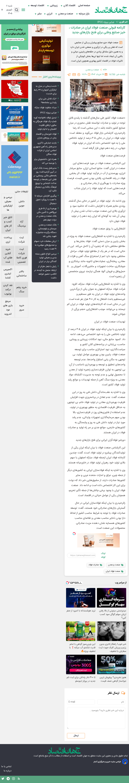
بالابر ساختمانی (22, 273)
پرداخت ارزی (8, 240)
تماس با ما (6, 766)
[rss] (18, 779)
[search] (17, 10)
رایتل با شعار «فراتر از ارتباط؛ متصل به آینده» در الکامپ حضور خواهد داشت (45, 272)
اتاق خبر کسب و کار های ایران (8, 223)
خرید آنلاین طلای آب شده (7, 255)
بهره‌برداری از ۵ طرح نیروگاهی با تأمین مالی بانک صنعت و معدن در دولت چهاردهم (46, 214)
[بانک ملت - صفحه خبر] (14, 136)
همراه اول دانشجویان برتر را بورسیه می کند (45, 161)
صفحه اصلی (84, 6)
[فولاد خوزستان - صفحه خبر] (14, 91)
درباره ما (8, 771)
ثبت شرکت (21, 240)
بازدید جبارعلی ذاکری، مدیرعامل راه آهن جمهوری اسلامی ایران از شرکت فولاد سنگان (44, 148)
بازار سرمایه (84, 14)
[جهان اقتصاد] (111, 9)
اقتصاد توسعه (38, 6)
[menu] (23, 9)
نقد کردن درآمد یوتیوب (7, 289)
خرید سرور (21, 307)
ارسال (76, 736)
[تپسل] (74, 533)
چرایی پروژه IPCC (105, 22)
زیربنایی (54, 6)
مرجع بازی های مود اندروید (8, 307)
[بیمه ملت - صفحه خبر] (14, 165)
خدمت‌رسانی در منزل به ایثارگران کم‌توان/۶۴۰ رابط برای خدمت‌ (45, 90)
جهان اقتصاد (81, 756)
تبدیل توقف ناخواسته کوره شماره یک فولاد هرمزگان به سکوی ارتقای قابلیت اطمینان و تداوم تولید (44, 123)
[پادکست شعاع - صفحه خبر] (14, 36)
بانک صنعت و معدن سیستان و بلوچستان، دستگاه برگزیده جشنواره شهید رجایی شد (46, 230)
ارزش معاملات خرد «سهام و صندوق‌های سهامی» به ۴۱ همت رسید (45, 245)
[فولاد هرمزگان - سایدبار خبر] (46, 53)
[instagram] (13, 779)
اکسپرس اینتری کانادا (8, 273)
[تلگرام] (69, 74)
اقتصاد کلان (69, 6)
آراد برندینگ (21, 224)
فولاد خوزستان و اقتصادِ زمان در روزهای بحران (46, 136)
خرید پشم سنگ (22, 289)
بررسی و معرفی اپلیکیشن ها (7, 203)
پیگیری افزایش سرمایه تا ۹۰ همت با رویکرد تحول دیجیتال (45, 199)
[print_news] (78, 74)
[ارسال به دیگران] (74, 74)
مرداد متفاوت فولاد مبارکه (45, 108)
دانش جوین (22, 203)
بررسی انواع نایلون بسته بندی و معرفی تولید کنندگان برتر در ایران (45, 257)
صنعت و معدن (66, 14)
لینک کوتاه (103, 555)
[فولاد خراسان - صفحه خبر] (14, 117)
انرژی (50, 14)
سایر (39, 14)
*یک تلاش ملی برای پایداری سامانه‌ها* (47, 101)
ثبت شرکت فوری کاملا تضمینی (21, 255)
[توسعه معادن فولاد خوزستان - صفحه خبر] (14, 65)
